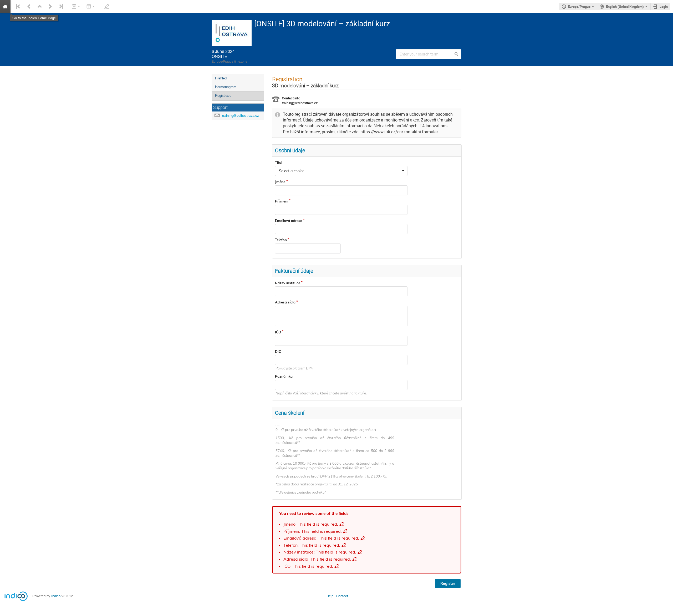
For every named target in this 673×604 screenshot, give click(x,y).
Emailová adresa (288, 221)
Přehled (221, 78)
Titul (278, 162)
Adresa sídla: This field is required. (317, 559)
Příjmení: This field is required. (312, 531)
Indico (55, 596)
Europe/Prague (579, 6)
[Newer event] (50, 6)
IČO (278, 332)
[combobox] (341, 171)
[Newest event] (60, 6)
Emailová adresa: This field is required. (321, 538)
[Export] (76, 6)
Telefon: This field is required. (311, 545)
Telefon (281, 240)
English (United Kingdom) (625, 6)
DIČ (278, 351)
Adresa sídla (285, 302)
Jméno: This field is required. (310, 524)
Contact (342, 596)
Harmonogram (225, 87)
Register (447, 583)
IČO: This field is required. (308, 566)
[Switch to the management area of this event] (106, 6)
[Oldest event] (18, 6)
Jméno (280, 182)
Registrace (223, 96)
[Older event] (29, 6)
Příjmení (281, 201)
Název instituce (287, 283)
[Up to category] (39, 6)
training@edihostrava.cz (240, 115)
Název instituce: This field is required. (319, 552)
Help (330, 596)
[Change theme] (91, 6)
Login (664, 6)
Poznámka (284, 376)
